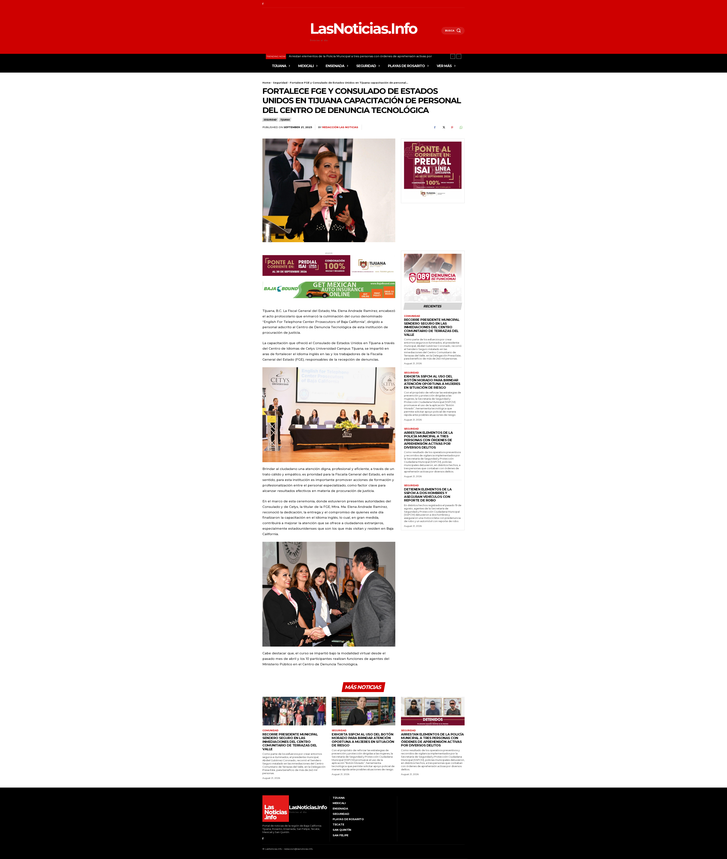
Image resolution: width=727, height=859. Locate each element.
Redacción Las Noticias (340, 127)
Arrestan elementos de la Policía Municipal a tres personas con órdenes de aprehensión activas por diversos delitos (428, 440)
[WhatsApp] (461, 127)
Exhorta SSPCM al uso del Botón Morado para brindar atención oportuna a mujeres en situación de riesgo (432, 381)
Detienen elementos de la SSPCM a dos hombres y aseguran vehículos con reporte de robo (428, 494)
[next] (458, 56)
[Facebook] (263, 4)
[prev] (452, 56)
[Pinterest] (452, 127)
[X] (443, 127)
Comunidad (412, 316)
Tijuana (284, 119)
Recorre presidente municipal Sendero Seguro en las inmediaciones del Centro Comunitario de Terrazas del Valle (431, 327)
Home (266, 82)
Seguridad (280, 82)
